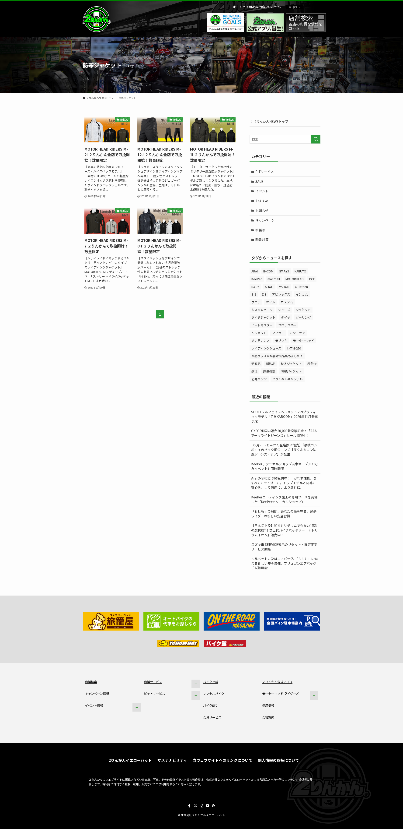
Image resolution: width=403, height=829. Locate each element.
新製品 (260, 230)
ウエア (256, 302)
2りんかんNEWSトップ (271, 121)
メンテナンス (260, 340)
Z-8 (253, 294)
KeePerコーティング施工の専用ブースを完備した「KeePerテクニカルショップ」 (284, 499)
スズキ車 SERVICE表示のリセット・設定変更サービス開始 (284, 546)
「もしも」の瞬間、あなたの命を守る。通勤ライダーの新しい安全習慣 (283, 513)
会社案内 (268, 717)
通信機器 (269, 371)
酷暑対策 (261, 239)
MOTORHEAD (294, 279)
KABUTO (300, 271)
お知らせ (261, 210)
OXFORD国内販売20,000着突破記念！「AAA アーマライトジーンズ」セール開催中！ (284, 433)
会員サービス (212, 717)
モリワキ (281, 340)
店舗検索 (91, 682)
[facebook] (189, 805)
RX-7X (255, 286)
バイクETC (210, 705)
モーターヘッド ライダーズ (280, 693)
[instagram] (201, 805)
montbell (274, 279)
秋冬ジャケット (291, 363)
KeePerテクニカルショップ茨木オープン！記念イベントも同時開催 (284, 466)
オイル (270, 302)
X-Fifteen (301, 286)
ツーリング (303, 317)
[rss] (213, 805)
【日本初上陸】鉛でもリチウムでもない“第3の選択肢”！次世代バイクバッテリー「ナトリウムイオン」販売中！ (284, 530)
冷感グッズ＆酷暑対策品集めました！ (277, 356)
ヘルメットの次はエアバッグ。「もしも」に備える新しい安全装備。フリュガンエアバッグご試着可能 (284, 563)
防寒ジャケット (291, 371)
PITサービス (264, 171)
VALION (284, 286)
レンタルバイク (213, 693)
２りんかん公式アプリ (277, 682)
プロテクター (287, 325)
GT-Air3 (284, 271)
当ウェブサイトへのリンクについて (222, 760)
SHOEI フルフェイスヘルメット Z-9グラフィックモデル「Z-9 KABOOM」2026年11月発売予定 (284, 416)
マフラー (278, 333)
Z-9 (264, 294)
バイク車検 (210, 682)
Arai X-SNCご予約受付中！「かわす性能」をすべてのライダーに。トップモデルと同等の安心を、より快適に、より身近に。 (284, 483)
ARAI (254, 271)
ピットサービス (154, 693)
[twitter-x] (195, 805)
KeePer (256, 279)
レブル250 (294, 348)
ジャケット (303, 309)
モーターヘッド (303, 340)
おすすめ (261, 200)
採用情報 (268, 705)
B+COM (268, 271)
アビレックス (281, 294)
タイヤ (285, 317)
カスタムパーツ (262, 309)
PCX (312, 279)
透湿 (254, 371)
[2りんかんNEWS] (97, 19)
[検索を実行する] (315, 139)
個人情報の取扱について (278, 760)
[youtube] (207, 805)
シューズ (284, 309)
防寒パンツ (259, 379)
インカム (302, 294)
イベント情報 (94, 705)
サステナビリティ (172, 760)
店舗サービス (153, 682)
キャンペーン (265, 220)
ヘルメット (259, 333)
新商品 (256, 363)
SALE (259, 181)
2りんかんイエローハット (130, 760)
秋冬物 (311, 363)
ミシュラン (297, 333)
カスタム (287, 302)
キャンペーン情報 (97, 693)
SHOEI (269, 286)
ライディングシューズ (266, 348)
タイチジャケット (263, 317)
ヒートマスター (262, 325)
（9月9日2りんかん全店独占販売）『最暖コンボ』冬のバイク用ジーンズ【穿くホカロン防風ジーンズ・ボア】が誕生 (284, 449)
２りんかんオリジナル (287, 379)
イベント (261, 191)
